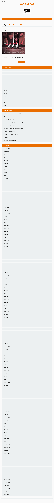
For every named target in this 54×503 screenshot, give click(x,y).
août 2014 (6, 278)
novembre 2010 (7, 411)
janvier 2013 (6, 334)
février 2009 (6, 473)
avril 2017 (6, 201)
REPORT (5, 96)
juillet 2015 (6, 246)
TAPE (23, 61)
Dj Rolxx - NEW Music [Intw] (9, 131)
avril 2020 (6, 178)
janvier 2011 (6, 405)
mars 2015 (6, 258)
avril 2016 (6, 219)
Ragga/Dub (6, 87)
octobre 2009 (6, 450)
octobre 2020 (6, 166)
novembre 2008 (7, 482)
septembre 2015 (7, 240)
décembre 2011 (7, 373)
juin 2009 (5, 462)
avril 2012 (6, 361)
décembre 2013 (7, 302)
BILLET (5, 75)
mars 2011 (6, 399)
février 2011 (6, 402)
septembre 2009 (7, 453)
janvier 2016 (6, 228)
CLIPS (5, 78)
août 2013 (6, 314)
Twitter (23, 4)
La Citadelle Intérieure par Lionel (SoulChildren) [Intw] (15, 113)
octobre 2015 (6, 237)
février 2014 (6, 296)
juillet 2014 (6, 281)
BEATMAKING (7, 73)
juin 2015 (5, 249)
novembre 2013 (7, 305)
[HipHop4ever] (27, 13)
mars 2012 (6, 364)
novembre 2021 (7, 148)
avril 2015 (6, 255)
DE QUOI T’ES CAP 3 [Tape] (12, 30)
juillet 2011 (6, 388)
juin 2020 (5, 172)
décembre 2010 (7, 408)
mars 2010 (6, 435)
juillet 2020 (6, 169)
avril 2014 (6, 290)
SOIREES (6, 99)
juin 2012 (5, 355)
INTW (5, 84)
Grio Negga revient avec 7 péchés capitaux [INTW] (14, 128)
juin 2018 (5, 184)
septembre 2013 (7, 311)
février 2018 (6, 193)
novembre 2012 (7, 340)
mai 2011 (5, 394)
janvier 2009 (6, 476)
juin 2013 (5, 320)
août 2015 (6, 243)
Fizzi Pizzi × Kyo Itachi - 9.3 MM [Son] (11, 134)
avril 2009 (6, 468)
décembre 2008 (7, 479)
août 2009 (6, 456)
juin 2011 (5, 391)
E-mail (31, 4)
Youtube (26, 4)
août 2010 (6, 420)
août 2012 (6, 349)
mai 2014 (6, 287)
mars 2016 (6, 222)
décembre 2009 (7, 444)
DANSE (5, 81)
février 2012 (6, 367)
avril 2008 (6, 491)
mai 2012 (6, 358)
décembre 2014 (7, 266)
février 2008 (6, 494)
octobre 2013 (6, 308)
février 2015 (6, 261)
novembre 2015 (7, 234)
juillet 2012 (6, 352)
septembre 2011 (7, 382)
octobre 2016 (6, 210)
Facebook (21, 4)
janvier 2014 (6, 299)
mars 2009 (6, 470)
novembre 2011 (7, 376)
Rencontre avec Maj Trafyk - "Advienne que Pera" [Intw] (15, 122)
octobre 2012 (6, 343)
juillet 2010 (6, 423)
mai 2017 (6, 198)
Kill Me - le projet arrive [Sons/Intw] (11, 116)
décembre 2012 (7, 337)
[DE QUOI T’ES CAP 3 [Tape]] (13, 53)
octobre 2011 (6, 379)
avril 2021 (6, 160)
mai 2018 (6, 187)
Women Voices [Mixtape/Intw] (10, 140)
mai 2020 (6, 175)
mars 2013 (6, 329)
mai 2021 (6, 157)
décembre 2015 (7, 231)
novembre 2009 (7, 447)
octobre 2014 (6, 272)
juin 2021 (5, 154)
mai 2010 (6, 429)
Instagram (28, 4)
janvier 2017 (6, 207)
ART (4, 70)
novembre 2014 (7, 269)
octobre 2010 (6, 414)
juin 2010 (5, 426)
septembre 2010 (7, 417)
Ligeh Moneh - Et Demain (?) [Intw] (11, 137)
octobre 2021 (6, 151)
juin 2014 (5, 284)
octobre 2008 (6, 485)
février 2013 (6, 331)
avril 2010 (6, 432)
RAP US (5, 93)
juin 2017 (5, 195)
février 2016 (6, 225)
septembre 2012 (7, 346)
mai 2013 (6, 323)
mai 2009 (6, 465)
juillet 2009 (6, 459)
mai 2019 (6, 181)
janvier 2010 (6, 441)
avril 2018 (6, 190)
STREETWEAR (7, 102)
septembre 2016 (7, 213)
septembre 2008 (7, 488)
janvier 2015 (6, 263)
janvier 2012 (6, 370)
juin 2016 (5, 216)
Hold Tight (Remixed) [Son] (9, 119)
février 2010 (6, 438)
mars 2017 (6, 204)
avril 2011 (6, 397)
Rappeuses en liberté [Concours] (10, 125)
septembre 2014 (7, 275)
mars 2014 (6, 293)
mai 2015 (6, 252)
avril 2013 (6, 326)
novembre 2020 (7, 163)
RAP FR (19, 61)
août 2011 (6, 385)
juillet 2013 (6, 317)
